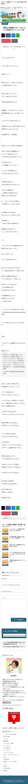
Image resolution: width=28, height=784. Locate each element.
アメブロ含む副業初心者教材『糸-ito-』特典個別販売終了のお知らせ (14, 643)
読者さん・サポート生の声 (9, 761)
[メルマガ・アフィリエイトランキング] (6, 703)
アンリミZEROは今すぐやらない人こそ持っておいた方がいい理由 (18, 554)
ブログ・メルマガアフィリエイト (11, 754)
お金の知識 (6, 759)
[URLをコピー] (14, 41)
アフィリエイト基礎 (8, 743)
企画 (4, 757)
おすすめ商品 (6, 736)
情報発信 (6, 518)
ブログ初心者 (6, 748)
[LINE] (18, 35)
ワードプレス (6, 750)
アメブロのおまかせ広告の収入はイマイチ (13, 646)
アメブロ (5, 738)
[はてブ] (13, 35)
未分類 (5, 770)
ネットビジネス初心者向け (9, 734)
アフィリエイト (7, 745)
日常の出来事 (6, 768)
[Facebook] (8, 35)
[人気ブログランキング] (6, 41)
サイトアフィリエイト (8, 752)
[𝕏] (3, 35)
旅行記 (5, 766)
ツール (5, 763)
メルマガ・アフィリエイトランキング (11, 705)
